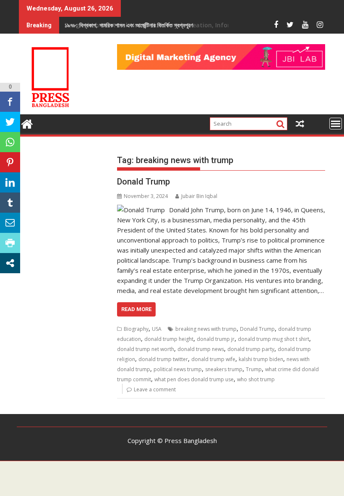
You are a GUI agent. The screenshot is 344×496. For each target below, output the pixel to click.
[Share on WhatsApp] (10, 142)
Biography (136, 328)
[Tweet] (10, 122)
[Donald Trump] (141, 210)
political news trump (178, 369)
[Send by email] (10, 223)
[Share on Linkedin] (10, 182)
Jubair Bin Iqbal (199, 196)
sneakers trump (223, 369)
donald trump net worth (145, 349)
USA (157, 328)
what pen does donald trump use (194, 379)
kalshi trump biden (261, 359)
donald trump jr (216, 339)
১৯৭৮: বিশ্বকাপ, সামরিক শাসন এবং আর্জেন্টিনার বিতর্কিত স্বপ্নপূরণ (129, 25)
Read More (136, 309)
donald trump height (168, 339)
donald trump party (250, 349)
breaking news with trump (206, 328)
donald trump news (200, 349)
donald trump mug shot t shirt (273, 339)
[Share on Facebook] (10, 102)
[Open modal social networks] (10, 263)
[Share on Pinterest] (10, 162)
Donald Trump (143, 182)
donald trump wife (213, 359)
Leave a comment (155, 389)
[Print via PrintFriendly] (10, 243)
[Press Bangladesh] (27, 123)
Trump (254, 369)
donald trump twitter (163, 359)
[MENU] (335, 123)
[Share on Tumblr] (10, 203)
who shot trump (256, 379)
